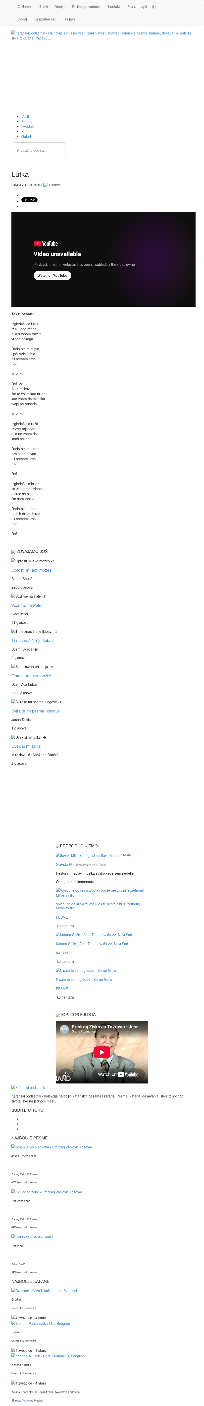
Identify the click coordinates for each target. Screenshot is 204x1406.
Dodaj (22, 18)
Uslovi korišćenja (51, 6)
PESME (62, 917)
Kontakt (114, 6)
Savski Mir (81, 864)
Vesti (25, 116)
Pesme (26, 121)
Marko (26, 1400)
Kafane (27, 131)
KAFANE (127, 854)
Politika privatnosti (86, 6)
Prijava (70, 18)
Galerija (27, 136)
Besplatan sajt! (45, 18)
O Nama (24, 6)
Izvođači (27, 126)
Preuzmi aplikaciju (141, 6)
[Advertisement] (102, 75)
